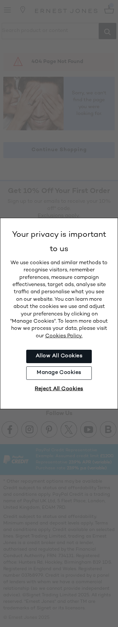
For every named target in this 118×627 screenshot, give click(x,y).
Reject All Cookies (59, 389)
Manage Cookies (59, 373)
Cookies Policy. (64, 336)
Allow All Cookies (59, 356)
